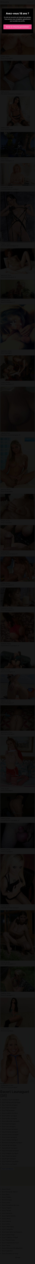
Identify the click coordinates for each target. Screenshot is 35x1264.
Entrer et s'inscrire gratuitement (17, 27)
